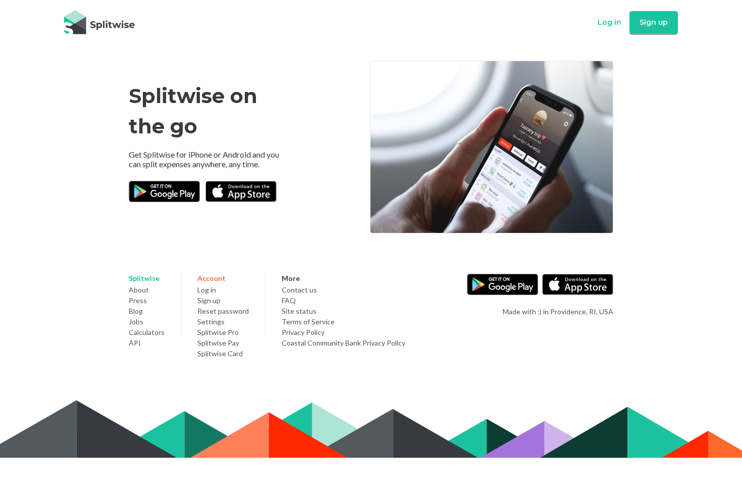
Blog (136, 311)
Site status (299, 311)
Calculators (147, 332)
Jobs (136, 321)
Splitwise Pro (218, 332)
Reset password (223, 311)
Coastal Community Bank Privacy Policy (343, 343)
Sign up (654, 22)
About (139, 289)
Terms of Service (308, 321)
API (135, 343)
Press (138, 300)
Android (237, 154)
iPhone (200, 154)
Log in (609, 22)
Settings (211, 321)
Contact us (299, 289)
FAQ (289, 300)
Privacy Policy (303, 332)
